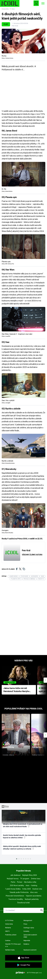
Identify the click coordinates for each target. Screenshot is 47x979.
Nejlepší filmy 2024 (29, 875)
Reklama (8, 928)
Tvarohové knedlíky (15, 899)
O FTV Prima (9, 920)
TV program (24, 879)
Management (28, 920)
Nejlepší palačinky (32, 899)
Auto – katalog (31, 885)
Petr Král (15, 26)
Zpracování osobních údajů (30, 936)
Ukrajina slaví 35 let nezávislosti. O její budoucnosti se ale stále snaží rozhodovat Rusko (22, 825)
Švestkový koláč (23, 903)
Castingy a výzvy (29, 928)
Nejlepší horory (12, 879)
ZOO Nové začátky (17, 885)
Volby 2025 (26, 889)
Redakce (26, 944)
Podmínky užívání (10, 935)
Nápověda (27, 940)
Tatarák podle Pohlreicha (19, 892)
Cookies (7, 940)
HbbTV (7, 931)
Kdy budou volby (30, 882)
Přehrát (7, 744)
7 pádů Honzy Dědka (13, 889)
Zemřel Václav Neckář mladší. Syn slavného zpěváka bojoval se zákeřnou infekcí (22, 836)
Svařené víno (37, 889)
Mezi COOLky (8, 747)
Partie (13, 882)
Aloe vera (33, 892)
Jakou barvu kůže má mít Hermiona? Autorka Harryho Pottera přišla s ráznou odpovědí (16, 690)
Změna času (35, 879)
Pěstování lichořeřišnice (15, 896)
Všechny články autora (32, 554)
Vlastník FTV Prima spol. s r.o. (13, 945)
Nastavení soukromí (30, 950)
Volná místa (9, 924)
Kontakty (26, 931)
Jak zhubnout (15, 875)
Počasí (19, 882)
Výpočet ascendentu (33, 896)
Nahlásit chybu (10, 950)
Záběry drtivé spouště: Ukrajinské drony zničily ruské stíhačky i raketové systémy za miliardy (22, 847)
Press (25, 924)
